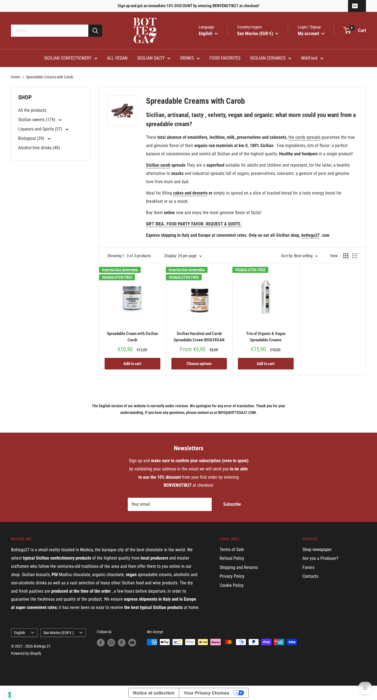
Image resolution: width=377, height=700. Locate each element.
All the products (32, 110)
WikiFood (309, 58)
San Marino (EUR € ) (58, 632)
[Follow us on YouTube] (132, 642)
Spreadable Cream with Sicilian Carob (132, 336)
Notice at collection (153, 693)
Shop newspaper (317, 549)
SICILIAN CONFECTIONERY (67, 58)
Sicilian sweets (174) (37, 119)
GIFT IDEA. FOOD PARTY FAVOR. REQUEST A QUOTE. (194, 224)
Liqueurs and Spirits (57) (40, 129)
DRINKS (187, 58)
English (19, 632)
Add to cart (132, 363)
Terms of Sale (232, 549)
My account (309, 33)
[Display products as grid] (345, 255)
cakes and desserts (190, 193)
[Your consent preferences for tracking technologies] (9, 695)
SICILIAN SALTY (150, 58)
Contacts (310, 576)
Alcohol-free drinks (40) (39, 147)
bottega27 (310, 235)
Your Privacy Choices (206, 693)
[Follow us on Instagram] (111, 642)
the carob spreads (304, 137)
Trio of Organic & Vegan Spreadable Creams (265, 336)
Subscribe (232, 504)
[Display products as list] (354, 255)
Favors (308, 567)
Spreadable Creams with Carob (49, 77)
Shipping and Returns (239, 567)
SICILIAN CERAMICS (267, 58)
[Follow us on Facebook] (101, 642)
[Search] (95, 31)
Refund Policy (232, 558)
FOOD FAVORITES (224, 58)
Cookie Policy (232, 585)
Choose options (199, 363)
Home (15, 77)
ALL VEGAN (117, 58)
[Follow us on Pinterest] (122, 642)
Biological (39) (31, 138)
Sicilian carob (158, 165)
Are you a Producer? (320, 558)
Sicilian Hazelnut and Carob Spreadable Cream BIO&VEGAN (199, 336)
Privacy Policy (232, 576)
